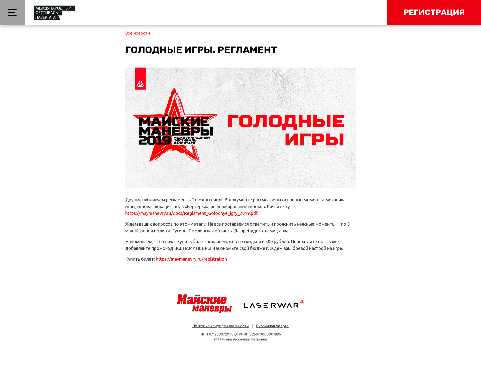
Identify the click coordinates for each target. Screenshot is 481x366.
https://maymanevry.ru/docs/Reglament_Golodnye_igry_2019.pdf (191, 213)
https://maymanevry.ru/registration (191, 258)
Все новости (137, 33)
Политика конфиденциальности (220, 326)
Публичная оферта (272, 326)
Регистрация (434, 12)
